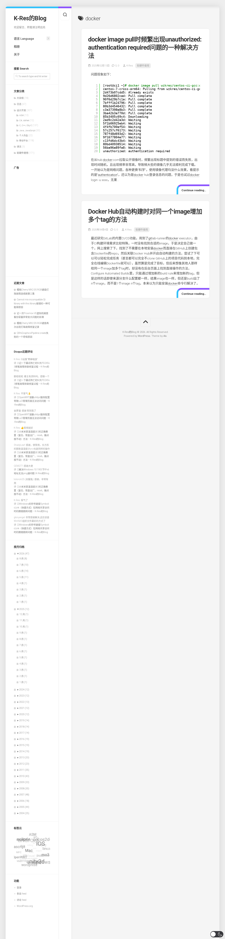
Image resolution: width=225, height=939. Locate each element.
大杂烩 (20, 98)
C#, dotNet (24, 120)
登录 (19, 887)
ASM (21, 115)
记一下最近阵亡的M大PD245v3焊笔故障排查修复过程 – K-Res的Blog (32, 367)
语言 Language (24, 38)
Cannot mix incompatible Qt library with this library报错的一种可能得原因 (32, 303)
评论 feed (21, 900)
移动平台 (23, 140)
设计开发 (21, 110)
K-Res (130, 65)
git (150, 238)
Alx (165, 335)
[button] (216, 934)
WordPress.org (25, 906)
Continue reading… (194, 190)
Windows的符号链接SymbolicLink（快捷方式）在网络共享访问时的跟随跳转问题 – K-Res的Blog (31, 507)
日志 (19, 104)
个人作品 (23, 135)
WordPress (144, 335)
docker (107, 160)
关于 (17, 54)
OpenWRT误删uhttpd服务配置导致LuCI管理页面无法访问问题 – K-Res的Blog (32, 401)
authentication (107, 175)
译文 (19, 146)
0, (117, 65)
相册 (17, 46)
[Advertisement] (32, 221)
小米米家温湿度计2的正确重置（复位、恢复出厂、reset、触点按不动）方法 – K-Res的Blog (31, 435)
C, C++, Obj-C (25, 125)
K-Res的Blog (30, 18)
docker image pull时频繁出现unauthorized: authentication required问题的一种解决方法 (144, 47)
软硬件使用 (22, 152)
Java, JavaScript (27, 130)
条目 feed (21, 893)
